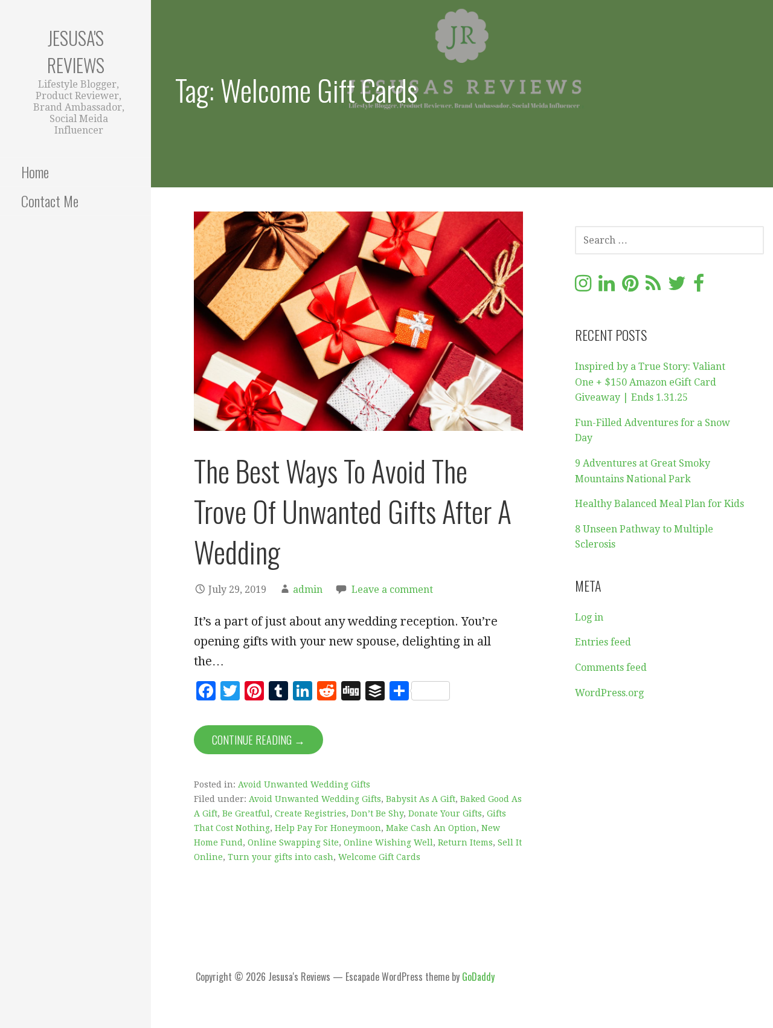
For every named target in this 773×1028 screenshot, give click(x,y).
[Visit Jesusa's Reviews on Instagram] (583, 287)
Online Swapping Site (293, 842)
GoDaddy (478, 976)
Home (35, 172)
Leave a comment (392, 589)
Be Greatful (246, 813)
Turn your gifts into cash (280, 857)
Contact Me (50, 201)
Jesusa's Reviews (75, 51)
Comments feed (611, 667)
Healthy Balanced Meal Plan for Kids (659, 503)
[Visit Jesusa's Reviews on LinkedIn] (606, 287)
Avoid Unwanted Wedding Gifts (304, 784)
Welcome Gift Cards (379, 857)
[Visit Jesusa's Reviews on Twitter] (677, 287)
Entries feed (603, 642)
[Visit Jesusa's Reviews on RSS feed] (653, 287)
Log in (589, 617)
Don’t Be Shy (377, 813)
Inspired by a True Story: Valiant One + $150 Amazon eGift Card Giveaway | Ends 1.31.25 (650, 382)
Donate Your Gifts (445, 813)
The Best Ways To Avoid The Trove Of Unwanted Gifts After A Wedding (353, 511)
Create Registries (310, 813)
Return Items (465, 842)
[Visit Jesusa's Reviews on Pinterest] (630, 287)
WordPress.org (609, 693)
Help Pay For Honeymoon (328, 828)
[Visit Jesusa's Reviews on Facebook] (698, 287)
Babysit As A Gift (420, 799)
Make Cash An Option (431, 828)
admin (307, 589)
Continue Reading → (258, 740)
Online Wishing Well (388, 842)
